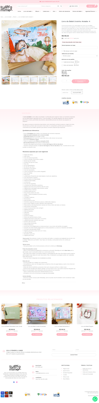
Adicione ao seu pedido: (68, 59)
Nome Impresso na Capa (68, 45)
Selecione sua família (68, 53)
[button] (2, 48)
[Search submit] (61, 6)
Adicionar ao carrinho (81, 81)
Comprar (13, 334)
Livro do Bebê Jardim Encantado (37, 326)
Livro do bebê (8, 16)
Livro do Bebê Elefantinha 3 (62, 326)
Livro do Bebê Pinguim (87, 326)
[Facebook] (14, 382)
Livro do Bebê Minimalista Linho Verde (12, 326)
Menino (15, 16)
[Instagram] (17, 382)
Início (2, 16)
